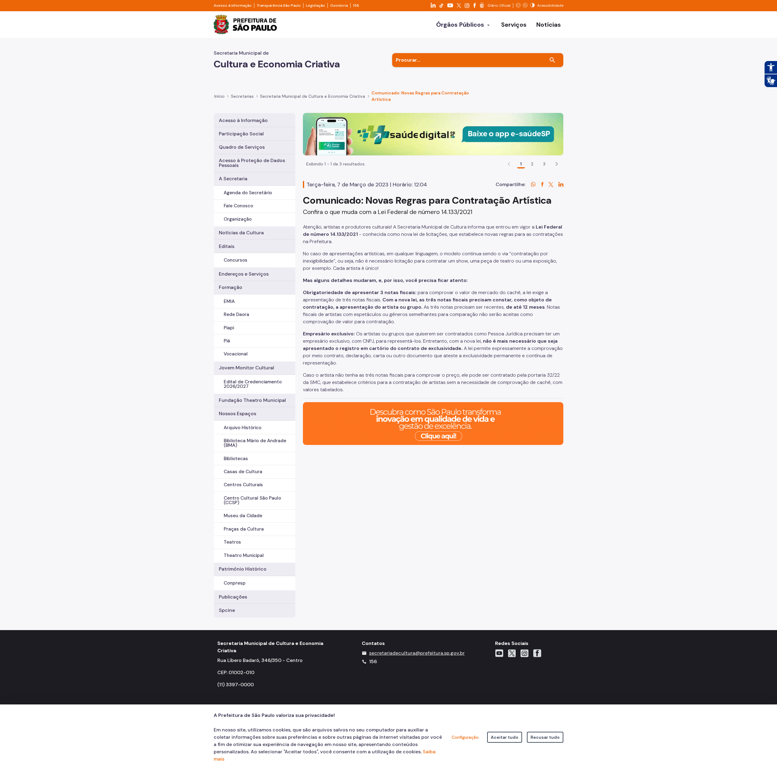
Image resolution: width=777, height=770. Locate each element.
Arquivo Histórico (242, 428)
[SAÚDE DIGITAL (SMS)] (433, 134)
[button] (556, 164)
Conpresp (235, 583)
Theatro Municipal (244, 555)
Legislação (315, 5)
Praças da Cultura (244, 529)
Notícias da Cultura (241, 232)
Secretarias (242, 96)
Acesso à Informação (243, 120)
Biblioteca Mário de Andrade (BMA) (255, 443)
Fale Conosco (238, 206)
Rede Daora (236, 314)
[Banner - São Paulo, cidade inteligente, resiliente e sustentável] (433, 423)
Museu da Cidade (243, 516)
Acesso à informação (233, 5)
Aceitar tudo (504, 737)
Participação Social (241, 134)
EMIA (229, 301)
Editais (226, 246)
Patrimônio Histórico (242, 569)
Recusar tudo (545, 737)
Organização (238, 219)
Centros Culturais (243, 485)
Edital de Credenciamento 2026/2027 (253, 384)
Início (219, 96)
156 (356, 5)
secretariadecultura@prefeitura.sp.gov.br (417, 653)
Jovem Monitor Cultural (246, 368)
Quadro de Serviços (242, 147)
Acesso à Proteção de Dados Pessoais (252, 162)
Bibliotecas (236, 459)
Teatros (232, 542)
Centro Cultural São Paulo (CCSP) (252, 500)
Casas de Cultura (243, 472)
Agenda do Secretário (248, 193)
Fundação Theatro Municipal (252, 400)
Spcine (227, 610)
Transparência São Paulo (279, 5)
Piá (227, 341)
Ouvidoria (339, 5)
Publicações (233, 597)
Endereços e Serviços (244, 274)
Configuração (465, 737)
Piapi (229, 328)
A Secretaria (233, 178)
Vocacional (236, 354)
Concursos (235, 260)
